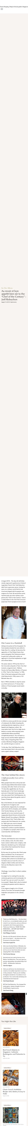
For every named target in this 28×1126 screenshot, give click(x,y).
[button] (3, 1004)
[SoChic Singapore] (2, 4)
